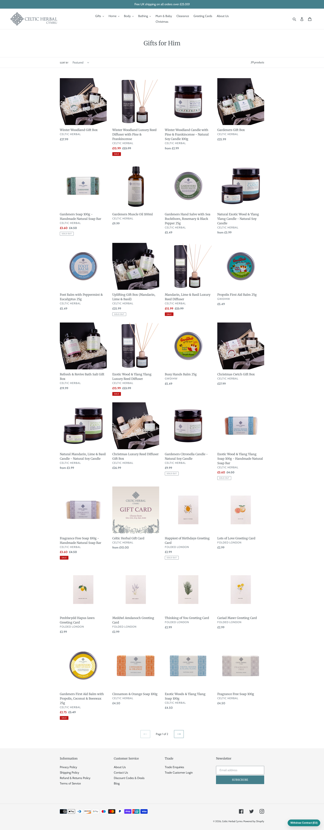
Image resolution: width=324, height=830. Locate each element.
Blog (117, 783)
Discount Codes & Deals (129, 778)
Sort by (64, 62)
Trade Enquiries (174, 767)
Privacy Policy (68, 767)
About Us (120, 767)
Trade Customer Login (179, 772)
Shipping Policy (69, 772)
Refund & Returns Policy (75, 778)
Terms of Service (70, 783)
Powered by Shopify (253, 821)
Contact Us (121, 772)
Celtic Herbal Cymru (232, 821)
